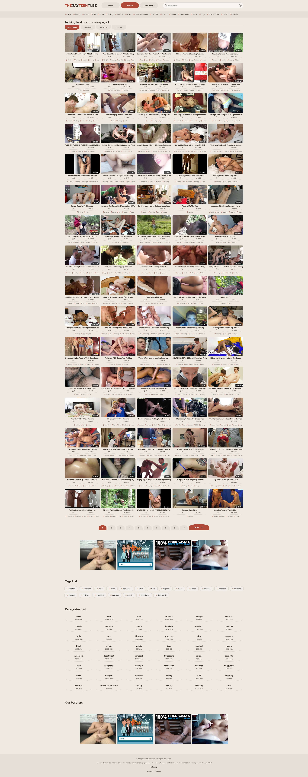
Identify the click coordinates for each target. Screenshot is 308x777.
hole (117, 486)
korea (129, 14)
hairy (122, 486)
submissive (94, 182)
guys (141, 364)
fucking (77, 60)
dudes (186, 90)
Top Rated (88, 27)
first (119, 151)
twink (151, 182)
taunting (168, 425)
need (89, 425)
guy (97, 60)
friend (119, 242)
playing (126, 364)
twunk (235, 182)
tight (160, 121)
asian (113, 589)
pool (151, 273)
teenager (85, 182)
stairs (97, 516)
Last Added (103, 27)
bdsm (141, 589)
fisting (169, 677)
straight (200, 90)
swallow (120, 14)
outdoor (152, 90)
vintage (199, 617)
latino (192, 121)
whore (91, 516)
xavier (84, 455)
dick (197, 151)
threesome (169, 657)
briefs (224, 455)
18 (192, 151)
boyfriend (182, 303)
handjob (169, 627)
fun (90, 395)
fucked (225, 14)
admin (197, 60)
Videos (130, 5)
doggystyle (162, 595)
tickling (110, 14)
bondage (222, 589)
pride (241, 455)
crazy (111, 90)
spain (89, 334)
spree (87, 90)
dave (149, 516)
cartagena (166, 516)
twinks (159, 90)
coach (164, 14)
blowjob (70, 60)
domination (169, 667)
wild (191, 364)
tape (132, 212)
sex (120, 212)
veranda (92, 151)
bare (83, 121)
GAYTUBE (81, 5)
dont (232, 395)
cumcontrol (184, 14)
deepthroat (214, 425)
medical (199, 647)
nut (128, 486)
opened (200, 242)
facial (94, 486)
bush (230, 303)
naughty (203, 151)
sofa (168, 486)
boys (220, 151)
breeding (107, 425)
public (73, 151)
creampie (158, 182)
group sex (169, 637)
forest (133, 273)
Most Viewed (72, 27)
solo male (109, 627)
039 (87, 212)
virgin (69, 14)
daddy (179, 182)
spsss (86, 14)
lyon (92, 273)
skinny (70, 121)
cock (116, 182)
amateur (107, 212)
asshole (202, 334)
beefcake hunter (141, 14)
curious (165, 212)
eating (197, 486)
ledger (96, 303)
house (238, 60)
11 (87, 273)
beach (227, 151)
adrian (83, 273)
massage (229, 637)
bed (131, 395)
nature (193, 242)
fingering (229, 677)
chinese (178, 60)
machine (232, 212)
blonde (193, 589)
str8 (178, 334)
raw (223, 273)
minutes (125, 242)
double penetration (109, 686)
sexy (198, 121)
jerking (77, 14)
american (87, 589)
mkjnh (238, 516)
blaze (97, 273)
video (202, 273)
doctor (97, 121)
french (162, 486)
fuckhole (238, 486)
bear (153, 589)
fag (192, 60)
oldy (199, 637)
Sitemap (154, 767)
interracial (78, 657)
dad (188, 151)
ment (237, 364)
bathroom (157, 516)
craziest (166, 60)
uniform (139, 677)
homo (227, 90)
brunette (237, 589)
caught (84, 60)
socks (195, 14)
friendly (234, 242)
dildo (133, 486)
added (204, 60)
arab (101, 589)
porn (77, 303)
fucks (203, 182)
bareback (216, 60)
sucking (89, 121)
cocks (119, 364)
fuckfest (154, 334)
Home (110, 5)
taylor (197, 364)
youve (238, 90)
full (86, 151)
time (77, 395)
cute (196, 273)
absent (237, 121)
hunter (173, 14)
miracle (240, 212)
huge (203, 14)
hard (122, 182)
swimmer (164, 273)
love (94, 14)
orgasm (118, 90)
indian (78, 182)
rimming (199, 686)
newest (161, 334)
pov (108, 637)
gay (146, 60)
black (113, 121)
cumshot (115, 595)
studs (157, 273)
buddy (89, 364)
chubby (72, 595)
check (160, 60)
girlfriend (230, 121)
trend (95, 455)
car (180, 90)
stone (89, 303)
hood (238, 395)
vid (232, 90)
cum (131, 151)
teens (78, 617)
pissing (235, 14)
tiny (111, 182)
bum (133, 182)
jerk (186, 364)
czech (162, 151)
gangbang (108, 667)
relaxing (167, 364)
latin (71, 455)
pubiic (132, 516)
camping (230, 516)
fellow (231, 486)
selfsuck (155, 14)
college (86, 595)
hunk (199, 677)
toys (169, 647)
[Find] (240, 5)
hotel (231, 364)
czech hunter (214, 14)
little (220, 486)
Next (197, 527)
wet (126, 121)
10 (184, 528)
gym (154, 364)
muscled (96, 364)
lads (89, 455)
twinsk (204, 121)
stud (196, 303)
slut (226, 486)
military (169, 686)
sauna (160, 364)
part (229, 182)
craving (236, 273)
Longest (119, 27)
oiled (155, 425)
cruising (231, 60)
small (102, 14)
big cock (166, 589)
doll (235, 455)
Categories (149, 5)
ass (142, 60)
